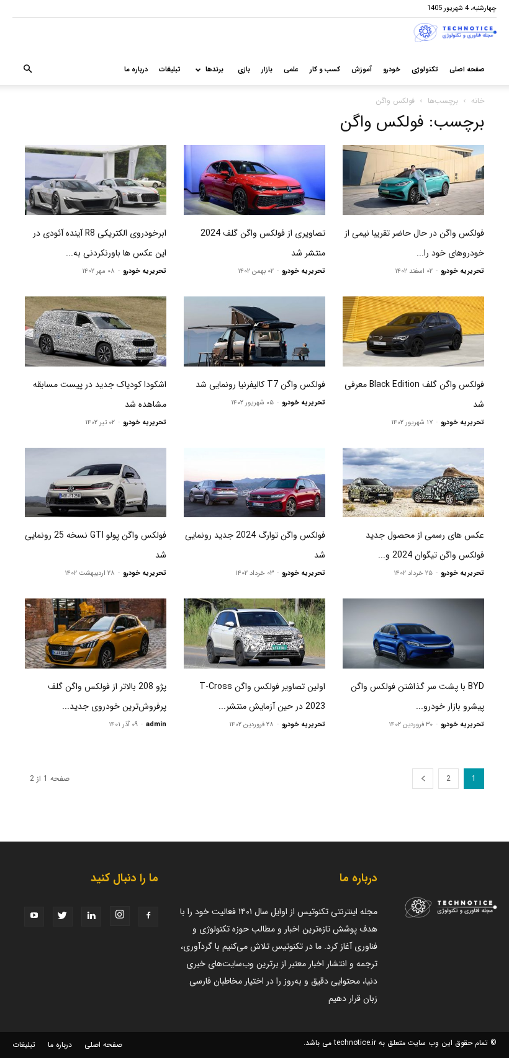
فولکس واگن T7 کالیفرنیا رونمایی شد (260, 384)
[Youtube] (34, 917)
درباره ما (136, 69)
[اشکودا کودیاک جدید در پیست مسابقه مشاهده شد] (95, 331)
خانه (477, 101)
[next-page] (422, 778)
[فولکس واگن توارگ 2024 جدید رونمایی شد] (254, 483)
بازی (244, 69)
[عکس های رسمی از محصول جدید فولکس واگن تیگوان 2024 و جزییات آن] (413, 483)
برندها (214, 69)
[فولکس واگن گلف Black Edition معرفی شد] (413, 331)
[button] (27, 70)
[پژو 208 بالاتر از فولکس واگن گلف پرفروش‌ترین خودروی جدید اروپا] (95, 633)
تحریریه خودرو (462, 271)
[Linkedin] (91, 917)
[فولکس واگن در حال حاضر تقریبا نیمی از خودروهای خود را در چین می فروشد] (413, 180)
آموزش (361, 69)
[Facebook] (148, 917)
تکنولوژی (425, 69)
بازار (267, 69)
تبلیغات (170, 69)
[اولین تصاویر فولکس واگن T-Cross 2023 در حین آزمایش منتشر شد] (254, 633)
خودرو (391, 69)
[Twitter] (63, 917)
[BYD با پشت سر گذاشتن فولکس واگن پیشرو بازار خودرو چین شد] (413, 633)
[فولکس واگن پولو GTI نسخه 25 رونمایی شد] (95, 483)
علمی (291, 69)
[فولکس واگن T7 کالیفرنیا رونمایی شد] (254, 331)
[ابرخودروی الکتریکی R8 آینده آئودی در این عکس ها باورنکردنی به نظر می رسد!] (95, 180)
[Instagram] (120, 916)
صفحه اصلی (467, 69)
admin (156, 724)
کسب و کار (325, 69)
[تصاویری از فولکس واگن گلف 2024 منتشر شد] (254, 180)
